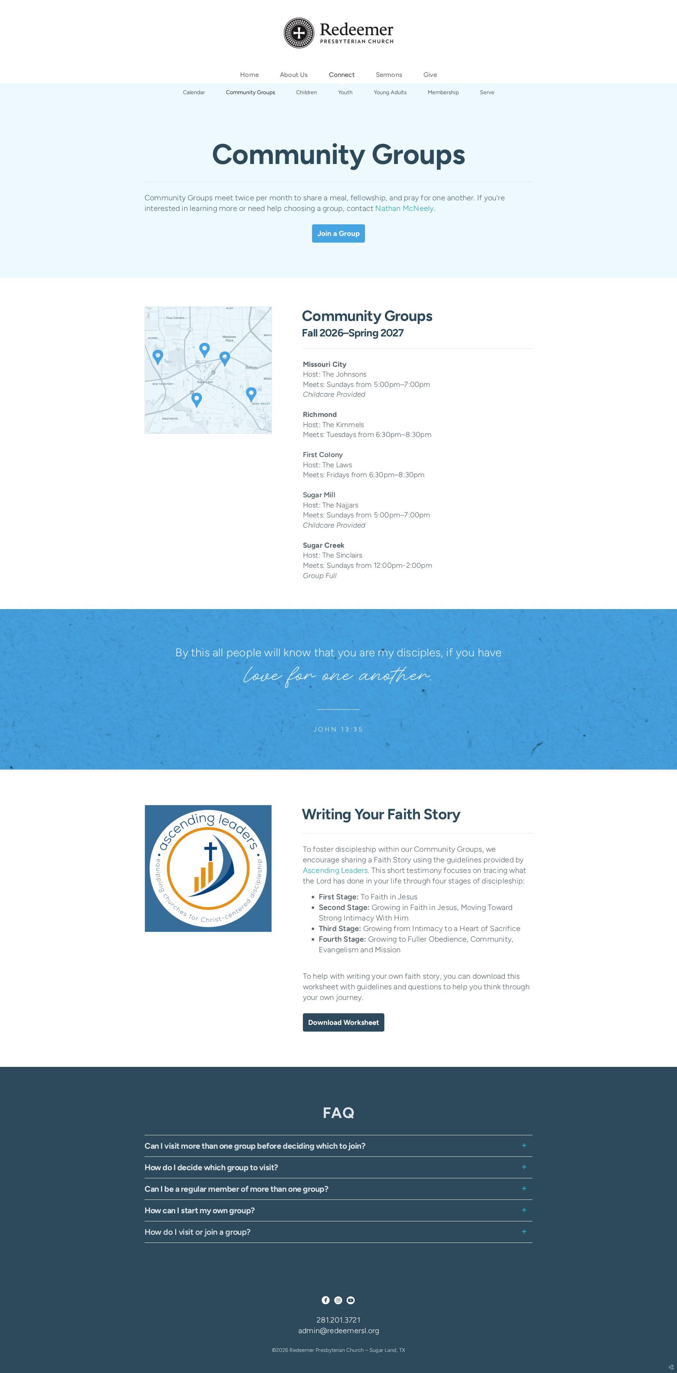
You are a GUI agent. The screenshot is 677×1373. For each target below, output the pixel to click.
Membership (443, 92)
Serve (487, 92)
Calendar (194, 92)
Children (306, 92)
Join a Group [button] (338, 233)
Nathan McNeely (404, 208)
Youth (345, 92)
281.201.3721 (338, 1320)
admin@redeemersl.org (338, 1330)
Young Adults (390, 92)
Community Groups (250, 92)
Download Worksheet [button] (343, 1022)
